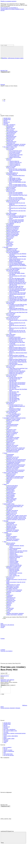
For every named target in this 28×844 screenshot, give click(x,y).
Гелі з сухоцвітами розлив (15, 150)
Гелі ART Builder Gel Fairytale (16, 221)
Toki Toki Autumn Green (15, 394)
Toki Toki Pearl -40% (14, 391)
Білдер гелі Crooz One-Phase (16, 197)
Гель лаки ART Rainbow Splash (16, 278)
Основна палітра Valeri (14, 316)
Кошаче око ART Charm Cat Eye (17, 281)
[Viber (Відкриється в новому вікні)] (11, 43)
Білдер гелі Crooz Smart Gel (15, 193)
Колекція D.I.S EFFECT (15, 408)
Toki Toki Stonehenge (14, 398)
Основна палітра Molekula (15, 262)
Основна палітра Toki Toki (15, 377)
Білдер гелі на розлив (14, 153)
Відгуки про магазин (8, 755)
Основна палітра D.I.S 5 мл (16, 404)
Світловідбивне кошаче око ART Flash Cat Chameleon (17, 291)
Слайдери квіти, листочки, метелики (18, 550)
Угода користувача (13, 9)
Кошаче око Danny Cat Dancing (16, 355)
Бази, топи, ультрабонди (9, 124)
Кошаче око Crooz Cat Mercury (16, 372)
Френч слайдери (13, 549)
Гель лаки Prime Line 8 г (15, 414)
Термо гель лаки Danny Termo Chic (17, 360)
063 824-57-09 (4, 70)
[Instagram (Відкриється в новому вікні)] (11, 21)
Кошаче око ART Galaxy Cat (16, 287)
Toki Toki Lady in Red (14, 386)
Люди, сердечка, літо (14, 575)
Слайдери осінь (13, 558)
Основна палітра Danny (15, 337)
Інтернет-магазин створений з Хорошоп (10, 708)
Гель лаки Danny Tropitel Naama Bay (18, 361)
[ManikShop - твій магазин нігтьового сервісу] (5, 692)
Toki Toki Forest (13, 397)
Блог (7, 9)
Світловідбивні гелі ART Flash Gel (17, 215)
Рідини (5, 453)
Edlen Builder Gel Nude (14, 178)
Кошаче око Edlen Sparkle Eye (16, 308)
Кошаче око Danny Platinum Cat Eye (17, 359)
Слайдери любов (13, 554)
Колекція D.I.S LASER (14, 410)
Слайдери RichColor (14, 563)
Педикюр (5, 123)
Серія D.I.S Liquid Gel (14, 163)
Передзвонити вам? (5, 72)
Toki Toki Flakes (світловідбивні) (17, 384)
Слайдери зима (13, 559)
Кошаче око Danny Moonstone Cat (17, 348)
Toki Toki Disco (13, 393)
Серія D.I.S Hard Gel (14, 161)
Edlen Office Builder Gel (15, 180)
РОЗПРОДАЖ (6, 119)
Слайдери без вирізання (15, 548)
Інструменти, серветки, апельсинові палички (14, 417)
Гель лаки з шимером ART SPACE (17, 288)
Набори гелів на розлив (15, 157)
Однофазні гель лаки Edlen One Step (18, 304)
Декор (4, 541)
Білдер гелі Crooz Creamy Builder (17, 199)
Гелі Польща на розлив (14, 152)
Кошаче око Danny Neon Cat (16, 341)
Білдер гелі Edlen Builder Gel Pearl (17, 184)
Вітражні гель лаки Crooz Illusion (17, 371)
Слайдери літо (12, 553)
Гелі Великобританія (14, 156)
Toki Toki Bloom (13, 401)
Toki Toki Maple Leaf (14, 395)
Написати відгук (5, 675)
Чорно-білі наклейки (14, 570)
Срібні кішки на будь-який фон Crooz (18, 368)
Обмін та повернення (8, 751)
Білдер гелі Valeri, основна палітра (17, 169)
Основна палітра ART (14, 272)
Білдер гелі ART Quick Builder (16, 219)
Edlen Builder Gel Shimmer (15, 179)
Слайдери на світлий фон (15, 565)
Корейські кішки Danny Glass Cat (17, 338)
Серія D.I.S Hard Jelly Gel (15, 162)
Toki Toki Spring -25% (14, 399)
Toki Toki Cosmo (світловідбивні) (17, 382)
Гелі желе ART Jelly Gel (15, 222)
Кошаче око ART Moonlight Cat (16, 279)
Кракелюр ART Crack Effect (16, 298)
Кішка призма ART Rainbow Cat (17, 296)
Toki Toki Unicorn (13, 385)
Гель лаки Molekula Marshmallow (17, 264)
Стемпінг (5, 532)
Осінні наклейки (13, 571)
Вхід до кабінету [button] (7, 747)
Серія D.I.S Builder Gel (14, 165)
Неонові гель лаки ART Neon (16, 286)
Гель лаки (5, 247)
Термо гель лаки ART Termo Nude (17, 292)
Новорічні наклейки (14, 569)
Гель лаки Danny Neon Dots (16, 364)
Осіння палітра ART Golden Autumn (18, 300)
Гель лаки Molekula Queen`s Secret (17, 268)
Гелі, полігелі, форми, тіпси (10, 146)
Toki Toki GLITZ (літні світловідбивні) (14, 379)
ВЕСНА (5, 120)
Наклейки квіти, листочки (15, 573)
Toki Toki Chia (12, 381)
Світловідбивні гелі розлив (15, 154)
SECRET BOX (7, 118)
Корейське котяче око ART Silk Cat (17, 282)
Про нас (3, 7)
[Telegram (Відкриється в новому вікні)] (11, 32)
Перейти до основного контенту (8, 1)
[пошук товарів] (12, 51)
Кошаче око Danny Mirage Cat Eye (17, 347)
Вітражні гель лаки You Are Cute (17, 330)
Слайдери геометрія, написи (16, 552)
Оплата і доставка (9, 7)
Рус (4, 100)
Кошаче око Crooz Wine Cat (15, 373)
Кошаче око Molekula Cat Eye (16, 261)
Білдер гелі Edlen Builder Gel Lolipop (18, 185)
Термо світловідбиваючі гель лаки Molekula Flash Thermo (17, 259)
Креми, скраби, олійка (8, 503)
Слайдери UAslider (13, 561)
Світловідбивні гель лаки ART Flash (18, 299)
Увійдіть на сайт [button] (4, 681)
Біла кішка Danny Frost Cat (15, 339)
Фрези (5, 484)
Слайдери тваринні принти (16, 556)
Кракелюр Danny (13, 363)
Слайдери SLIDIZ (13, 562)
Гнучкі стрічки (12, 574)
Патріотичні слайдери (14, 557)
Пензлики (5, 520)
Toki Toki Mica (12, 387)
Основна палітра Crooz (14, 369)
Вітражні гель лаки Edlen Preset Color (18, 312)
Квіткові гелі (6, 122)
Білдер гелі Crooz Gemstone (15, 192)
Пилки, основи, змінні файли (10, 472)
